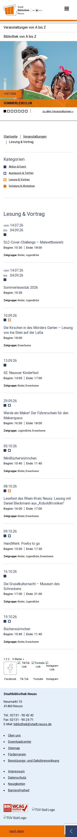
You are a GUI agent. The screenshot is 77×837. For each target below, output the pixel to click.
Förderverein (17, 754)
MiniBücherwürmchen (20, 458)
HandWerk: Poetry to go (22, 543)
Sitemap (14, 748)
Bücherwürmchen (17, 629)
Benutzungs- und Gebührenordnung (33, 760)
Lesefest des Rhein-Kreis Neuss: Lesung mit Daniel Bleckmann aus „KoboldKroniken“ (37, 500)
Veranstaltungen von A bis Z (25, 27)
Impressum (16, 771)
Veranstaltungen (35, 136)
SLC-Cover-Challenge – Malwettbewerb (33, 242)
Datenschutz (17, 777)
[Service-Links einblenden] (71, 831)
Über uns (14, 735)
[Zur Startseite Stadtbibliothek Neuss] (23, 9)
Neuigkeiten (16, 784)
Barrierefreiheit (18, 790)
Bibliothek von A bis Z (20, 37)
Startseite (11, 136)
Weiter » (19, 659)
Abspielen (33, 111)
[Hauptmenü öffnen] (66, 8)
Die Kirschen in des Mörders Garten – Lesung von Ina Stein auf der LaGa (38, 330)
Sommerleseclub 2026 (21, 287)
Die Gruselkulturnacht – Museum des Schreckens (32, 586)
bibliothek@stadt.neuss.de (33, 724)
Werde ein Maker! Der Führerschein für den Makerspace (36, 415)
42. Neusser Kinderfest (21, 373)
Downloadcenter (19, 742)
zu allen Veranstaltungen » (57, 111)
